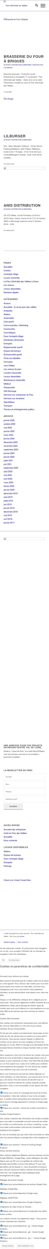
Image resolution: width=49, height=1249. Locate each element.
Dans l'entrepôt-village (13, 336)
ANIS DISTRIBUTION (22, 205)
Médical (7, 383)
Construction (9, 328)
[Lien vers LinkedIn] (39, 939)
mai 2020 (8, 475)
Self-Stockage (10, 391)
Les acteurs (9, 285)
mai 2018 (8, 515)
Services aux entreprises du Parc (18, 394)
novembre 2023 (11, 445)
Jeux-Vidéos (9, 365)
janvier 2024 (9, 438)
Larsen (22, 936)
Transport (8, 405)
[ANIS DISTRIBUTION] (24, 183)
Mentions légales (11, 292)
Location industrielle (12, 372)
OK (3, 960)
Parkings (8, 865)
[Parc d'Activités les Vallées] (20, 5)
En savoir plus (14, 960)
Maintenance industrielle (14, 380)
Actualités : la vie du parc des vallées (20, 306)
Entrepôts (8, 343)
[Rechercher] (35, 5)
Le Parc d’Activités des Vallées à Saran (21, 281)
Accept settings (7, 1246)
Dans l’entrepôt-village (13, 858)
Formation (8, 361)
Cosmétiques (10, 332)
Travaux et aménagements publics (19, 409)
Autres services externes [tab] (10, 1150)
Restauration (9, 387)
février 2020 (9, 486)
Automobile (9, 317)
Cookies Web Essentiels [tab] (9, 1018)
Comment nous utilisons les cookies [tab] (14, 976)
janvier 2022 (9, 456)
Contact (7, 270)
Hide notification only (25, 1246)
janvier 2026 (9, 420)
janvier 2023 (9, 453)
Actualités (8, 266)
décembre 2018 (11, 511)
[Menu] (41, 5)
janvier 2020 (9, 489)
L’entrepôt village (11, 274)
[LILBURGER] (24, 114)
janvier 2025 (9, 431)
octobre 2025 (9, 423)
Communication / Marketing (16, 325)
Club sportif (9, 321)
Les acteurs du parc (12, 369)
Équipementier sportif (13, 347)
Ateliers (7, 314)
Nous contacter (10, 840)
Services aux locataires (14, 398)
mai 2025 (8, 427)
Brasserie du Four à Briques (24, 58)
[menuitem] (35, 5)
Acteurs (7, 65)
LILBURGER (15, 135)
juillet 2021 (8, 460)
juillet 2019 (8, 500)
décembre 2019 (11, 493)
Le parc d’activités (12, 277)
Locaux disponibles (12, 288)
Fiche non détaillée (12, 358)
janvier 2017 (9, 522)
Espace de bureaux (12, 350)
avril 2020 (8, 478)
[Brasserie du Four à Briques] (24, 34)
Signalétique (9, 401)
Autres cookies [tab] (6, 1214)
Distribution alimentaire (21, 65)
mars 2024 (8, 434)
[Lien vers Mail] (43, 939)
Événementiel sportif (13, 354)
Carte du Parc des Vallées (15, 833)
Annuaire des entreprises (15, 829)
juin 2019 (8, 504)
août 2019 (8, 497)
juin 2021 (8, 464)
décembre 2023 (11, 442)
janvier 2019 (9, 507)
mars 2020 (8, 482)
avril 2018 (8, 518)
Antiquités (8, 310)
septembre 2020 (11, 467)
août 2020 (8, 471)
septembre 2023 (11, 449)
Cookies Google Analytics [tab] (10, 1114)
